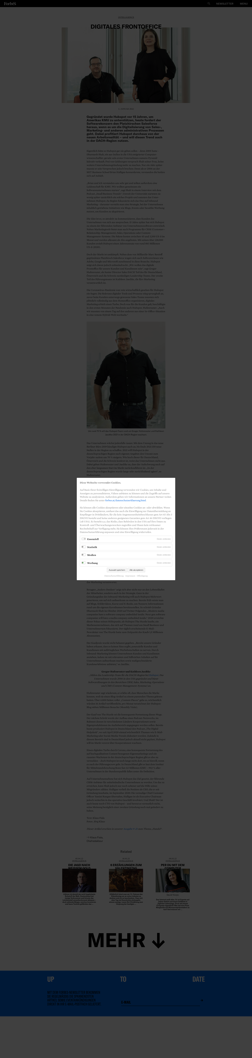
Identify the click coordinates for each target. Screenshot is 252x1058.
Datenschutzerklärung (114, 576)
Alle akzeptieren (136, 570)
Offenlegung (142, 576)
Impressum (130, 576)
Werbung (92, 563)
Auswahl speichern (117, 570)
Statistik (92, 547)
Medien (91, 555)
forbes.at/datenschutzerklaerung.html (125, 500)
